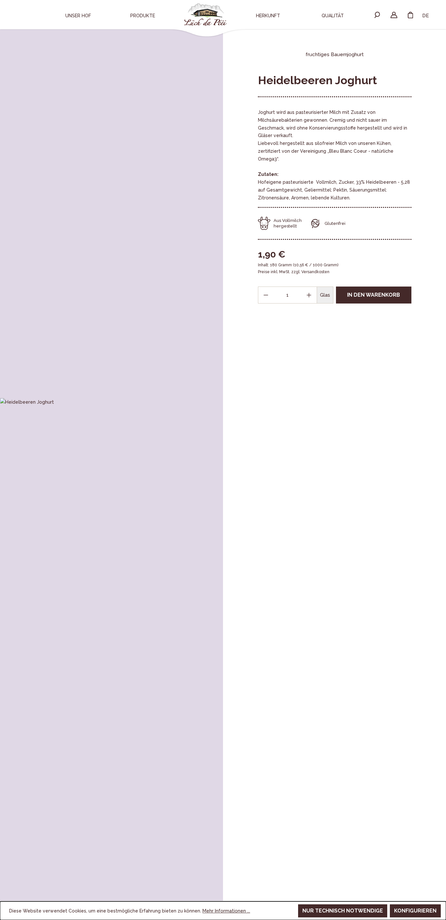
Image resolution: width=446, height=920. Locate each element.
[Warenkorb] (410, 15)
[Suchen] (377, 15)
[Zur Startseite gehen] (205, 14)
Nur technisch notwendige (342, 911)
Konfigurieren (415, 911)
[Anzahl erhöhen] (309, 295)
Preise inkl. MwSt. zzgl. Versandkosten (293, 272)
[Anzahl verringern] (266, 295)
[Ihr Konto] (394, 15)
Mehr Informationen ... (226, 910)
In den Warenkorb (373, 295)
